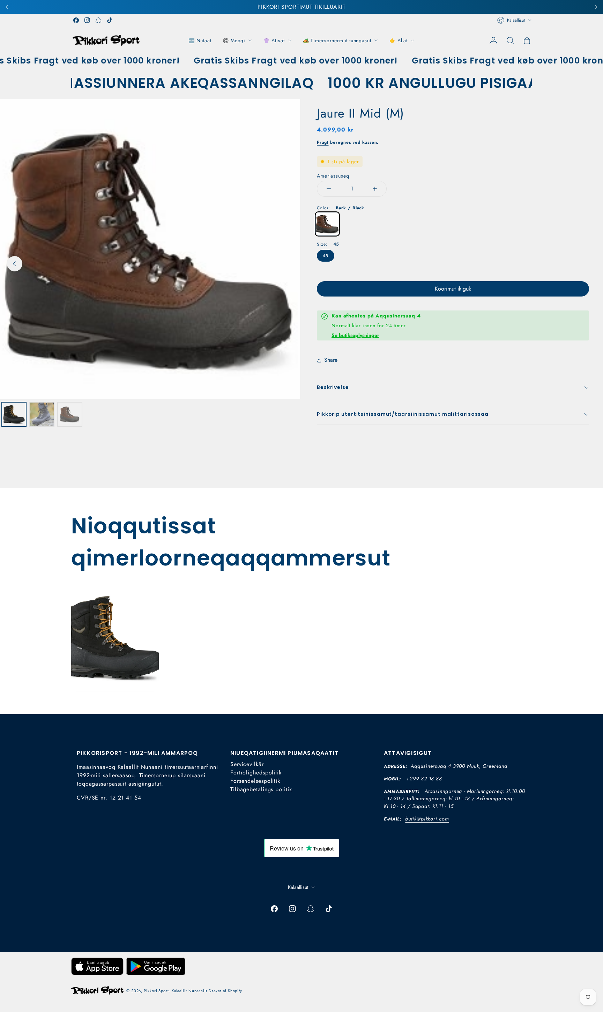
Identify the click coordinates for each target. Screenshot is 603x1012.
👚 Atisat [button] (273, 40)
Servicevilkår (247, 764)
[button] (510, 40)
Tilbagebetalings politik (261, 789)
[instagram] (87, 20)
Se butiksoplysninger (355, 335)
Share (330, 360)
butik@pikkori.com (427, 818)
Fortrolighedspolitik (256, 773)
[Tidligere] (7, 7)
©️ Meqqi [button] (234, 40)
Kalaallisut (516, 20)
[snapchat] (98, 20)
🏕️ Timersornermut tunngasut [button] (337, 40)
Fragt (323, 142)
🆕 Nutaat (199, 40)
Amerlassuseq (333, 175)
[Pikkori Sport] (106, 40)
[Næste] (596, 7)
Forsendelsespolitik (255, 781)
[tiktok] (109, 20)
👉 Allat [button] (398, 40)
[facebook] (76, 20)
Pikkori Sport (156, 991)
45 (325, 256)
